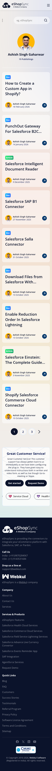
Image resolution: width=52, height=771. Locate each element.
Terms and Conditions (14, 725)
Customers (8, 692)
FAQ (4, 686)
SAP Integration (10, 656)
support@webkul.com (14, 569)
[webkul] (14, 576)
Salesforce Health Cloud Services (20, 625)
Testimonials (9, 703)
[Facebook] (17, 741)
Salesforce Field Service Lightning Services (25, 636)
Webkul (23, 582)
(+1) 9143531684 (17, 558)
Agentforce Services (13, 662)
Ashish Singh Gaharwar (24, 103)
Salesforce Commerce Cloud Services (22, 631)
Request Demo (36, 483)
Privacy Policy (9, 714)
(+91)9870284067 (18, 555)
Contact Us (8, 601)
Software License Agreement (17, 720)
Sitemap (6, 731)
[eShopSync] (15, 5)
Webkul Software (37, 757)
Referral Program (11, 708)
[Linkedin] (29, 741)
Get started (14, 483)
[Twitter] (23, 741)
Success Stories (10, 697)
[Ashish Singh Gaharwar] (26, 41)
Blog (4, 681)
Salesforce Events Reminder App (19, 651)
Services (6, 606)
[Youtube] (34, 741)
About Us (7, 595)
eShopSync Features (13, 620)
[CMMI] (26, 749)
